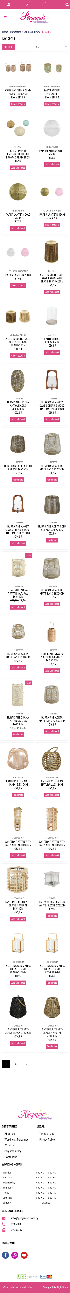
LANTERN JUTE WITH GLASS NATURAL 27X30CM (52, 1033)
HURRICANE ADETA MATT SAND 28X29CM (52, 592)
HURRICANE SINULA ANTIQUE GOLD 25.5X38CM (18, 406)
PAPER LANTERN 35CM (52, 214)
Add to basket (18, 167)
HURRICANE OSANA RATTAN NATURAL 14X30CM (18, 721)
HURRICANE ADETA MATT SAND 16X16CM (18, 655)
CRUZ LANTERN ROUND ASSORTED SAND (18, 92)
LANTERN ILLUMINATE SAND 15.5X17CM (18, 783)
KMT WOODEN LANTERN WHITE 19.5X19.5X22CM (52, 904)
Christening (15, 31)
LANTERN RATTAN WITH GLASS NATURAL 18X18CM (18, 905)
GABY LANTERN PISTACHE (52, 92)
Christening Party (32, 31)
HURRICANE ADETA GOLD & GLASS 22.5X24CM (52, 528)
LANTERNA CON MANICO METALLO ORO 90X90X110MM (18, 969)
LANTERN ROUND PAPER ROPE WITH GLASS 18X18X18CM (18, 342)
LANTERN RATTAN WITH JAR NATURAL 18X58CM (18, 843)
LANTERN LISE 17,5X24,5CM (52, 340)
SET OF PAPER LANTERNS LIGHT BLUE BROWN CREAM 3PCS (18, 154)
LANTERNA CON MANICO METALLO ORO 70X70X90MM (52, 969)
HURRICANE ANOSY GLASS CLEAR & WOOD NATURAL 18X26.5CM (18, 530)
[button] (67, 4)
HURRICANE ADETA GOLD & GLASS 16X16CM (18, 468)
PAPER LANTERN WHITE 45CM (52, 152)
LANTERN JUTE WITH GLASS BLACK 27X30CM (18, 1031)
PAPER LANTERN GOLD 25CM (18, 216)
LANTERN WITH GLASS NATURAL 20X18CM (52, 783)
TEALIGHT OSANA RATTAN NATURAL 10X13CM (18, 593)
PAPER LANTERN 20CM (18, 275)
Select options (18, 104)
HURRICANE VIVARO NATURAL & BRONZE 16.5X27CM (52, 657)
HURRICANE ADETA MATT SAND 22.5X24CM (52, 719)
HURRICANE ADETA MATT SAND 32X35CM (52, 468)
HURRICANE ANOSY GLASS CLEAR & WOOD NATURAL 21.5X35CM (52, 406)
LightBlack (62, 1287)
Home (5, 31)
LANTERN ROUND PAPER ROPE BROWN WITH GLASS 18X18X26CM (52, 278)
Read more (18, 479)
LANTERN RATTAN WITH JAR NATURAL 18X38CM (52, 843)
